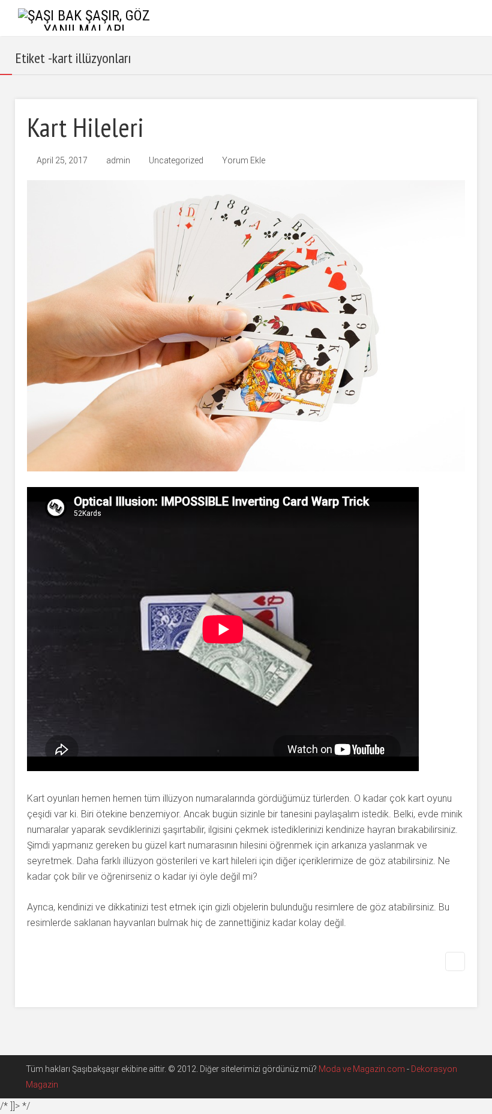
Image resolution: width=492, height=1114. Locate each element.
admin (118, 160)
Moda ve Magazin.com (362, 1069)
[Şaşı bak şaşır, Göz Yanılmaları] (84, 18)
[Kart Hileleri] (246, 325)
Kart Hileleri (85, 126)
